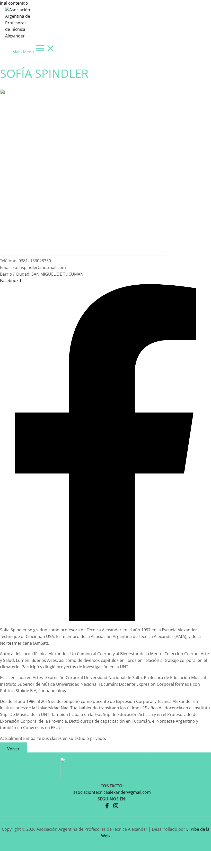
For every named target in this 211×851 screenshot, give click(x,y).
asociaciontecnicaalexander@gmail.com (112, 792)
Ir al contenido (14, 3)
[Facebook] (107, 807)
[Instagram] (116, 807)
